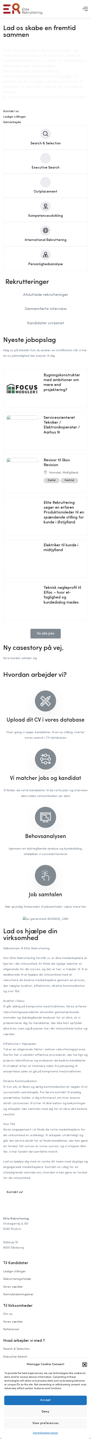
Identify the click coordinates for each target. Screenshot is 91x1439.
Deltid (51, 480)
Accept (45, 1400)
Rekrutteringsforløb (17, 1279)
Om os (7, 1314)
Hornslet (55, 472)
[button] (85, 1364)
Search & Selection (16, 1348)
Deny (45, 1411)
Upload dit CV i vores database (45, 720)
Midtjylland (70, 472)
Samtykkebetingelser (45, 1433)
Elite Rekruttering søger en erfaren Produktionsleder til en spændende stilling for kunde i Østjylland (64, 512)
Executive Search (15, 1356)
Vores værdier (13, 1286)
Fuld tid (69, 480)
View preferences (45, 1423)
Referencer (11, 1329)
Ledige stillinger (14, 1271)
